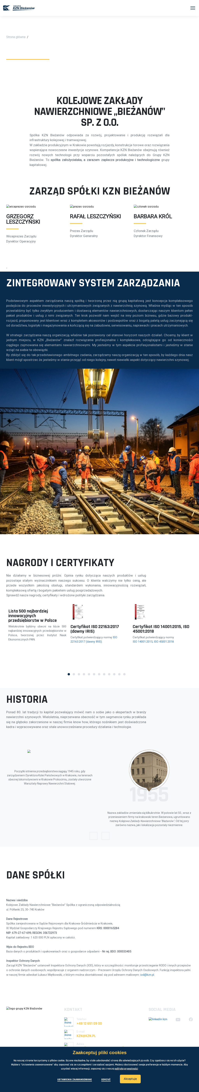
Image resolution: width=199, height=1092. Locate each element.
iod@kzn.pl (147, 974)
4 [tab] (84, 674)
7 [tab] (99, 674)
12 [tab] (124, 674)
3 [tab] (79, 674)
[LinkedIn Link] (158, 1019)
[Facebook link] (191, 1019)
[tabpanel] (37, 623)
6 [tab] (94, 674)
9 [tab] (109, 674)
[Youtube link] (178, 1019)
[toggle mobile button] (193, 8)
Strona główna (15, 37)
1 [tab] (69, 674)
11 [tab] (119, 674)
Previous (93, 836)
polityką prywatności (126, 1068)
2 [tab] (74, 674)
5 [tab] (89, 674)
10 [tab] (114, 674)
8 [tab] (104, 674)
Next (105, 836)
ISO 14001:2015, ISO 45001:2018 (153, 641)
